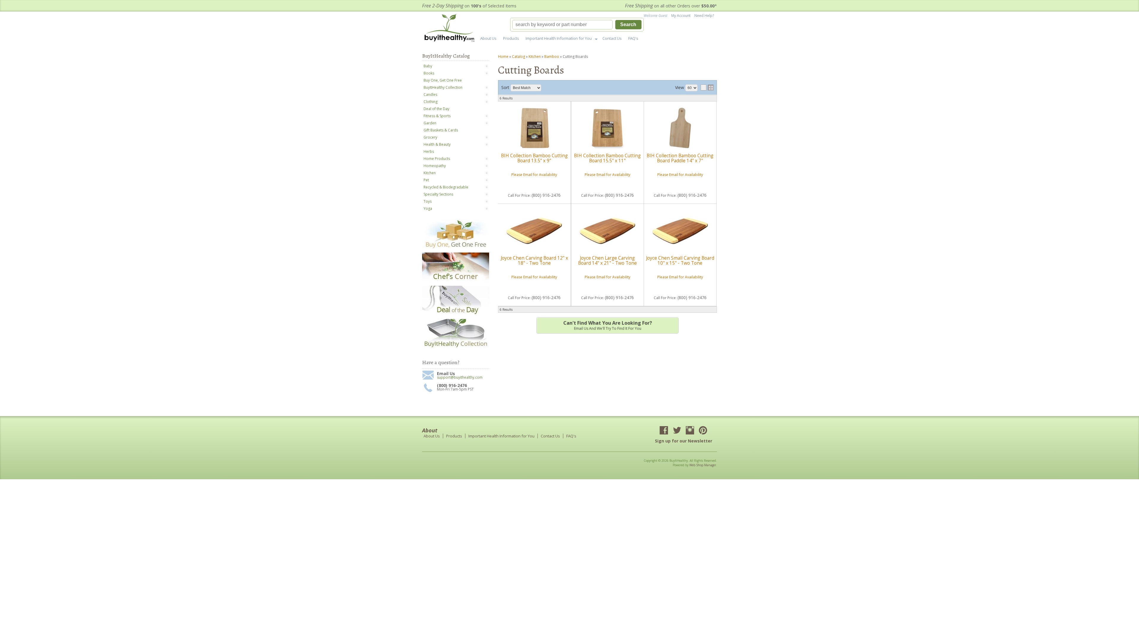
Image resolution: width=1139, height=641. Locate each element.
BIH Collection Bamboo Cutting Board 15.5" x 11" (607, 158)
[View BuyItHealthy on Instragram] (689, 431)
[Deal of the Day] (455, 314)
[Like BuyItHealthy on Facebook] (663, 431)
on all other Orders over (671, 6)
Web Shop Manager (702, 465)
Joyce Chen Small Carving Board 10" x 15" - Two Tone (680, 260)
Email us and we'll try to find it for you (607, 325)
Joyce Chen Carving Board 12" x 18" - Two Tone (534, 260)
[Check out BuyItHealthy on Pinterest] (703, 431)
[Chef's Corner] (455, 280)
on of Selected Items (469, 6)
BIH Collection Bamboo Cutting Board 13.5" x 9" (534, 158)
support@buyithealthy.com (460, 377)
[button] (577, 24)
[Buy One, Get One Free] (455, 247)
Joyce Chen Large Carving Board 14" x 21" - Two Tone (607, 260)
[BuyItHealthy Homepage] (451, 29)
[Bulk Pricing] (455, 347)
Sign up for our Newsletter (683, 441)
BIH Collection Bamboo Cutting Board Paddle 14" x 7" (680, 158)
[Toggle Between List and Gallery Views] (707, 88)
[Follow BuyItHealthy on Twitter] (676, 431)
